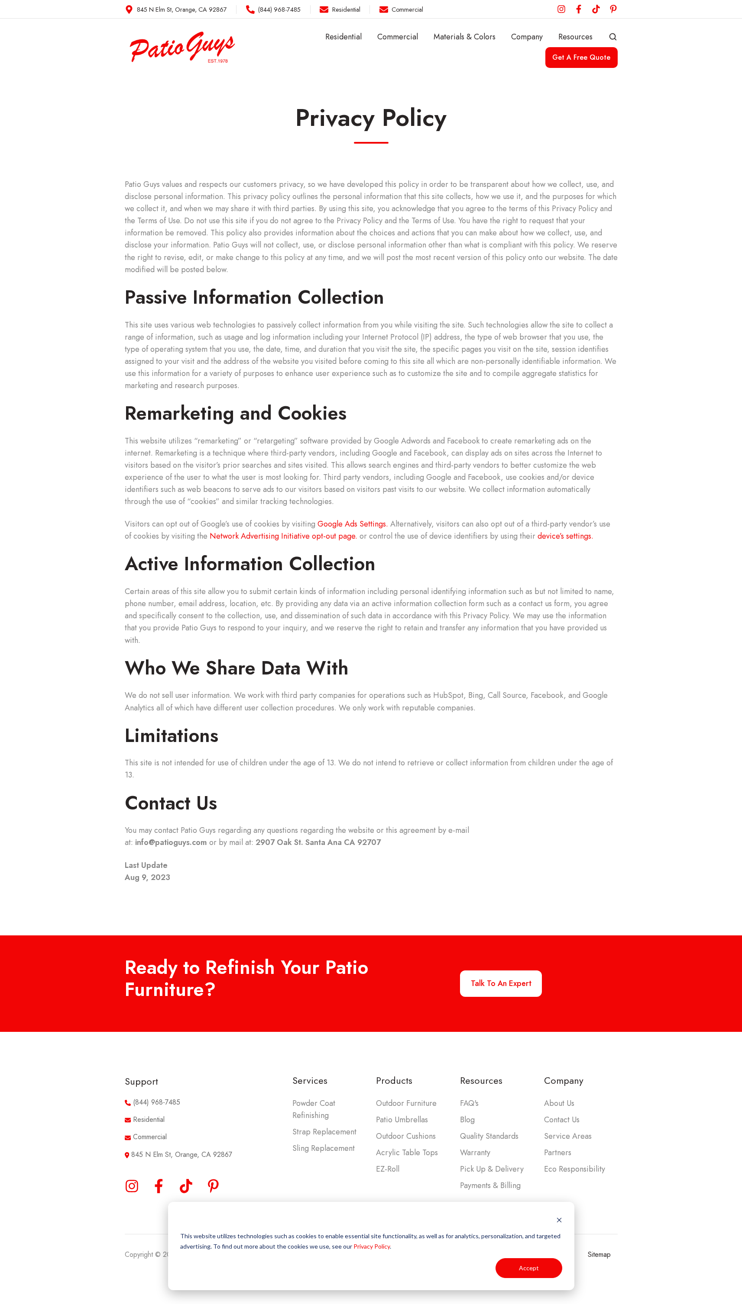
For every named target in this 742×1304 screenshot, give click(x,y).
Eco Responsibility (574, 1169)
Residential (343, 36)
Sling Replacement (323, 1148)
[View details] (561, 9)
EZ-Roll (387, 1169)
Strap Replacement (324, 1131)
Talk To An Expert (501, 983)
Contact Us (562, 1119)
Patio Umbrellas (402, 1119)
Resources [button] (575, 36)
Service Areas (568, 1136)
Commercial (397, 36)
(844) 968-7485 (156, 1102)
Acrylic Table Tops (407, 1152)
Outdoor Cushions (406, 1136)
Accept (529, 1268)
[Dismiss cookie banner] (559, 1219)
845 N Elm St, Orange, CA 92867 (181, 1154)
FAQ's (469, 1103)
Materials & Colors (465, 36)
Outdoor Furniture (406, 1103)
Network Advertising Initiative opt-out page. (283, 536)
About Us (559, 1103)
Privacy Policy (371, 1246)
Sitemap (599, 1254)
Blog (467, 1119)
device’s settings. (564, 536)
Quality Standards (489, 1136)
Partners (557, 1152)
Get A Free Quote (581, 57)
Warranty (475, 1152)
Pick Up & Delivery (492, 1169)
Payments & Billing (490, 1185)
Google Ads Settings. (353, 524)
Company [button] (527, 36)
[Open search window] (613, 37)
